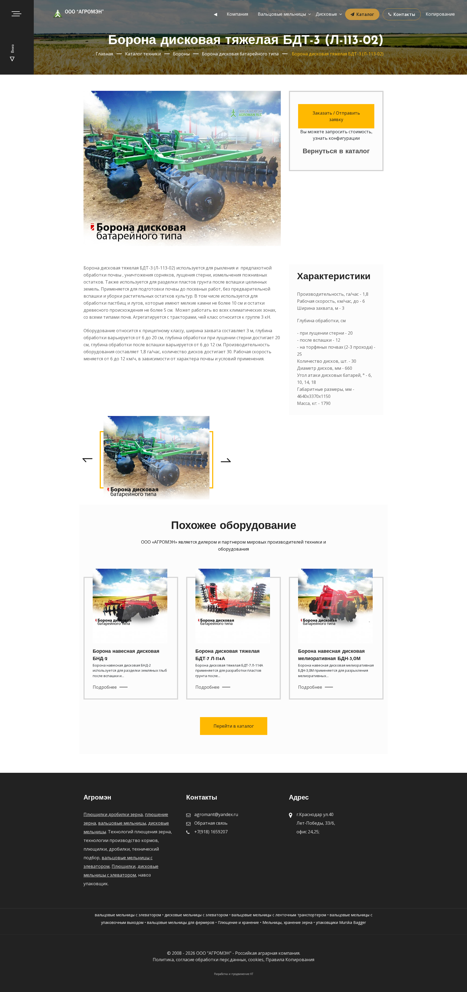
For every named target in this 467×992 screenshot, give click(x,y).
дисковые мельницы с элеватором (196, 914)
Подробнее (105, 687)
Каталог (365, 14)
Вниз (13, 49)
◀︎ (215, 14)
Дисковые (326, 14)
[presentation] (87, 460)
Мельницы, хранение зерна (287, 922)
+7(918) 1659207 (211, 832)
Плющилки (123, 866)
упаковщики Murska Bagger (341, 922)
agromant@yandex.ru (216, 814)
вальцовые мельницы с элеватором (128, 914)
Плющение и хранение (238, 922)
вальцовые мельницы (122, 823)
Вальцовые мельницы (282, 14)
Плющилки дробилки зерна (113, 814)
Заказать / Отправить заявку (336, 116)
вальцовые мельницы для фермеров (180, 922)
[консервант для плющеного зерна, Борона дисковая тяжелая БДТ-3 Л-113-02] (156, 459)
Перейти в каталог (234, 726)
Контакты (404, 14)
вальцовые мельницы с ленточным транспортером (279, 914)
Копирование (440, 14)
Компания (237, 14)
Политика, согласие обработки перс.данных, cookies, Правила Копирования (233, 960)
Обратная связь (211, 823)
